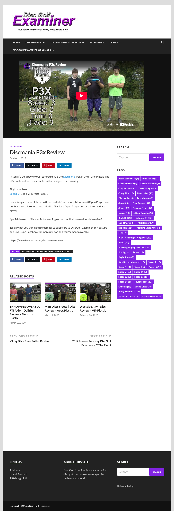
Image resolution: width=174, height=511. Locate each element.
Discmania (69, 176)
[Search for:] (140, 157)
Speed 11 (140, 272)
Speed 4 (139, 267)
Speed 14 (125, 281)
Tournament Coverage (65, 42)
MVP (122, 232)
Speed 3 (69, 251)
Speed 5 (155, 267)
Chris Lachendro (150, 183)
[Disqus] (60, 397)
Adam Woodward (128, 178)
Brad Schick (150, 178)
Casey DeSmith (127, 183)
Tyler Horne (144, 281)
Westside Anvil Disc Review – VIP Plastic (93, 308)
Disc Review (27, 251)
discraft (123, 203)
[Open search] (162, 42)
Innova (124, 213)
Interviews (97, 42)
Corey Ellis (126, 193)
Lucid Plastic (126, 222)
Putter (59, 251)
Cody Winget (147, 188)
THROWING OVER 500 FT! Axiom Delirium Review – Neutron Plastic (25, 312)
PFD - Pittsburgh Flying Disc (134, 237)
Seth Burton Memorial (131, 262)
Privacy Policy (125, 486)
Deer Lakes (145, 193)
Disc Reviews (33, 42)
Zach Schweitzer (151, 296)
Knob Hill (125, 218)
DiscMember (145, 198)
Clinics (114, 42)
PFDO (123, 242)
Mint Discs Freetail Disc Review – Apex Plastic (60, 308)
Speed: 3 (15, 193)
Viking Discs (143, 286)
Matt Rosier (146, 222)
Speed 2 (154, 262)
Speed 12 (124, 276)
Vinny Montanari (129, 291)
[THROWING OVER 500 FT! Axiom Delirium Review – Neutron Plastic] (25, 293)
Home (16, 42)
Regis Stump (126, 257)
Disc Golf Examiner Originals (32, 50)
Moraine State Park (149, 227)
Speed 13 (141, 276)
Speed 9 (124, 272)
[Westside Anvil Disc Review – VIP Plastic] (95, 293)
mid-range (125, 227)
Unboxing (124, 286)
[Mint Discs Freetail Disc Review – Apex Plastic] (60, 293)
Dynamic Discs (142, 208)
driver (123, 208)
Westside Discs (128, 296)
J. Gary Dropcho (143, 213)
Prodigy (123, 252)
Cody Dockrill (126, 188)
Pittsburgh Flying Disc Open (133, 247)
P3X (51, 251)
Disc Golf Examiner (39, 505)
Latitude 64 (144, 218)
